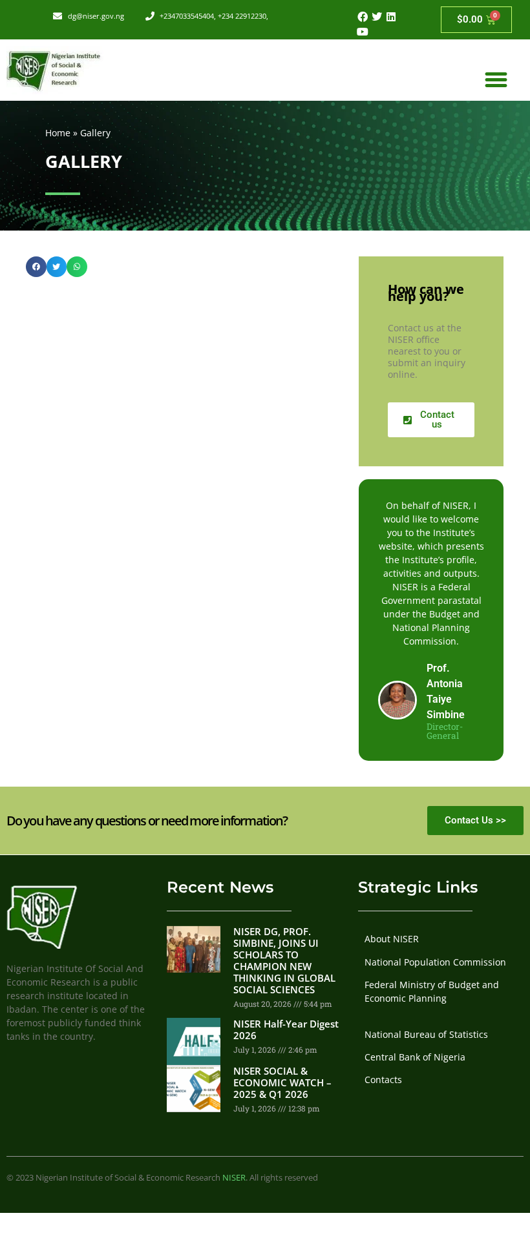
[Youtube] (362, 31)
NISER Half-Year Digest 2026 (286, 1029)
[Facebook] (362, 17)
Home (57, 133)
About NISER (392, 939)
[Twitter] (377, 17)
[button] (496, 80)
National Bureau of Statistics (426, 1034)
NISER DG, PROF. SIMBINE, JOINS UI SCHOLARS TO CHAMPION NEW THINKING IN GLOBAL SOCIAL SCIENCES (284, 960)
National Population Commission (435, 962)
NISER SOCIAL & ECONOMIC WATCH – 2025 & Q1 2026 (282, 1082)
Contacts (383, 1079)
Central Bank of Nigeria (415, 1057)
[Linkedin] (391, 17)
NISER (234, 1177)
